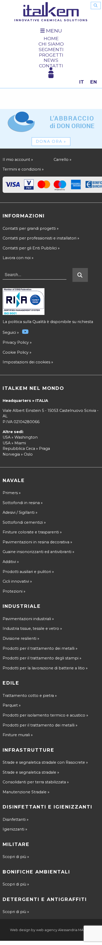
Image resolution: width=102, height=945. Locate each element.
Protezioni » (14, 591)
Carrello (62, 159)
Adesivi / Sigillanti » (20, 512)
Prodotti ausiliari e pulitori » (28, 571)
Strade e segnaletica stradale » (31, 772)
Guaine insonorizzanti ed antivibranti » (38, 551)
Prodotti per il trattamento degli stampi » (42, 658)
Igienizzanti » (15, 829)
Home (51, 38)
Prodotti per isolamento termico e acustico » (45, 715)
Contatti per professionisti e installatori (41, 238)
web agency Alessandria (56, 930)
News (51, 60)
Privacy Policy (16, 342)
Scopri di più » (16, 856)
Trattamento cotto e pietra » (30, 695)
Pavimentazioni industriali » (28, 618)
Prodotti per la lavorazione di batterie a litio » (45, 668)
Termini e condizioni (23, 169)
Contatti (51, 66)
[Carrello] (51, 75)
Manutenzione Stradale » (26, 792)
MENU (53, 31)
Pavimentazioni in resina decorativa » (37, 542)
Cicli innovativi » (17, 581)
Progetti (51, 55)
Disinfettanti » (16, 819)
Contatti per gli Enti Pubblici (31, 248)
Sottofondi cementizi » (24, 522)
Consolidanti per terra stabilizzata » (36, 782)
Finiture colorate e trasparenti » (32, 532)
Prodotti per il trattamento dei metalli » (40, 648)
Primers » (12, 492)
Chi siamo (51, 44)
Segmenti (51, 49)
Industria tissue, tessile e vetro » (32, 628)
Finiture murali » (18, 735)
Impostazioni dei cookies (26, 362)
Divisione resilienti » (21, 638)
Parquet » (12, 705)
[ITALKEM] (51, 9)
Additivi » (11, 561)
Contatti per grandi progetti (31, 228)
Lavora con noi (18, 257)
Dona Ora (51, 141)
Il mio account (18, 159)
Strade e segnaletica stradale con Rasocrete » (45, 762)
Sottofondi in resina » (23, 502)
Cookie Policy (16, 352)
